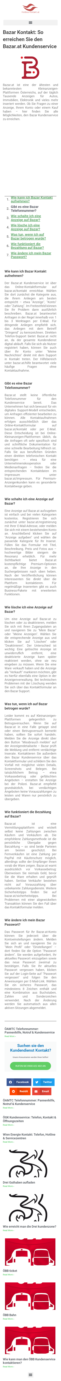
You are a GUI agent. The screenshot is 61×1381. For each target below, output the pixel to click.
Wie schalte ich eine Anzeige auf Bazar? (26, 218)
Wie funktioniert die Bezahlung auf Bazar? (27, 246)
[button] (30, 22)
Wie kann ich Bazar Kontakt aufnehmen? (32, 199)
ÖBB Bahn (9, 1315)
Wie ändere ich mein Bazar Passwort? (31, 255)
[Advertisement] (30, 158)
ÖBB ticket (10, 1271)
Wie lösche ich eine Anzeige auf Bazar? (25, 227)
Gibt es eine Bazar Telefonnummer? (24, 208)
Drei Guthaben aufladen (19, 1182)
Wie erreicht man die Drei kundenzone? (29, 1226)
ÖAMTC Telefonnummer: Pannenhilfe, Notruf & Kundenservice (30, 1030)
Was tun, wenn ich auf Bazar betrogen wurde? (28, 236)
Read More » (10, 1036)
